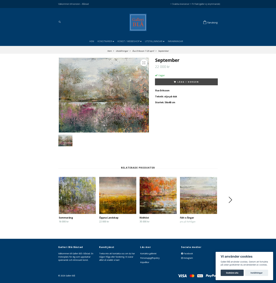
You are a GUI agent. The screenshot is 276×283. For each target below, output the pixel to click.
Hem (91, 41)
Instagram (188, 258)
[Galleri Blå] (138, 22)
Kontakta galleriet (148, 253)
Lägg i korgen (188, 82)
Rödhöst (144, 217)
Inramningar (175, 41)
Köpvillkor (144, 262)
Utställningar (153, 41)
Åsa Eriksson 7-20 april (143, 51)
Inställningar (257, 273)
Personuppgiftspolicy (150, 258)
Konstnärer (105, 41)
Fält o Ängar (187, 217)
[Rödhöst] (158, 195)
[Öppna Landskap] (117, 195)
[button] (230, 200)
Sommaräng (66, 217)
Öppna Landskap (108, 217)
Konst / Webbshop (129, 41)
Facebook (188, 253)
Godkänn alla (232, 273)
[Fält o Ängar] (198, 195)
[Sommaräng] (77, 195)
